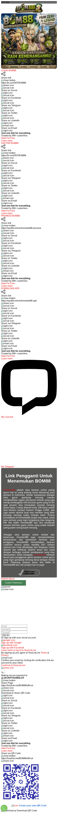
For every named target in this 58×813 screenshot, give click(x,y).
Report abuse (8, 578)
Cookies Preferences (13, 583)
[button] (29, 581)
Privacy (5, 655)
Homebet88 (9, 490)
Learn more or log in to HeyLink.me (18, 650)
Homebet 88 (39, 555)
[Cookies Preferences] (4, 808)
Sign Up (5, 635)
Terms (44, 653)
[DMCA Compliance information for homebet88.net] (29, 575)
